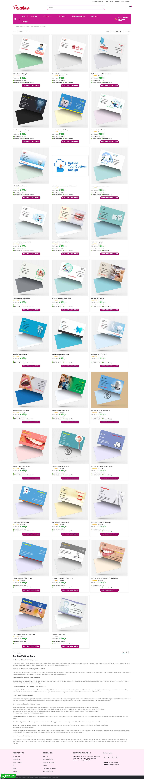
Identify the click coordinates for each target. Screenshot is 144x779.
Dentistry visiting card (97, 298)
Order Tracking (17, 762)
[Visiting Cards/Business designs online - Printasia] (21, 7)
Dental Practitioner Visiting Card (100, 410)
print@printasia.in (113, 764)
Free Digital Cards (48, 771)
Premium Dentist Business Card (22, 242)
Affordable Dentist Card (20, 186)
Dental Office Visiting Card (20, 354)
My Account (16, 756)
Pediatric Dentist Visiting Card (21, 298)
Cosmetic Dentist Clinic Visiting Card (62, 578)
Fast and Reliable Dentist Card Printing (24, 634)
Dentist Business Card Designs (61, 242)
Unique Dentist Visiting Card (21, 74)
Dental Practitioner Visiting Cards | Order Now (104, 578)
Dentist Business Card (58, 634)
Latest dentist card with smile (60, 466)
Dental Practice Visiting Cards (60, 354)
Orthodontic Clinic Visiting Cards (22, 578)
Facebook (104, 757)
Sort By (14, 31)
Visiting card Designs (22, 26)
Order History (16, 759)
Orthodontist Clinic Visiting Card (61, 298)
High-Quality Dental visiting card (61, 130)
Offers (15, 771)
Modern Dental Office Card (99, 130)
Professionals (35, 26)
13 (61, 75)
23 (61, 188)
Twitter (108, 757)
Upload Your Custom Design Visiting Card (64, 186)
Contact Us (117, 1)
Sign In (111, 1)
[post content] (31, 53)
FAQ (107, 1)
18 (22, 132)
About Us (45, 756)
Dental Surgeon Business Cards (100, 186)
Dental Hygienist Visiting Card (21, 466)
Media (14, 768)
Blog (14, 765)
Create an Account (126, 1)
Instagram (112, 757)
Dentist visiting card (97, 242)
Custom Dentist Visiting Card (60, 410)
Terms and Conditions (49, 768)
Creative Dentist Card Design (21, 130)
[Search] (102, 8)
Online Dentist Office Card (98, 354)
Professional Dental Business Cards (101, 74)
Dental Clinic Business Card (21, 410)
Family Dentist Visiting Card (21, 522)
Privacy (45, 765)
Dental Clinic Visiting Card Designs (101, 522)
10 (61, 356)
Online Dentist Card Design (60, 74)
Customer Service (48, 759)
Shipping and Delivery (49, 762)
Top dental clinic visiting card (60, 522)
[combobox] (76, 8)
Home (13, 27)
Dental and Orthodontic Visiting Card (102, 466)
